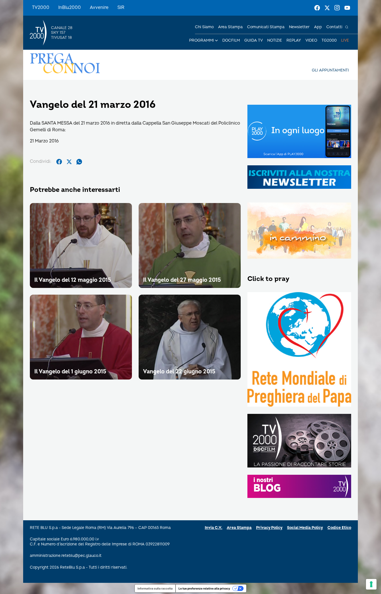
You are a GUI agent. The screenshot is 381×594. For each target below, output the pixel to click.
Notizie (274, 40)
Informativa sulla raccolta (155, 588)
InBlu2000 (69, 7)
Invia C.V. (213, 527)
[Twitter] (327, 8)
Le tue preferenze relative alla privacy (204, 588)
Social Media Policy (305, 527)
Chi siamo (204, 27)
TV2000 (40, 7)
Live (345, 40)
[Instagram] (337, 8)
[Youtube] (347, 8)
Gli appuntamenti (330, 70)
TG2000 (329, 40)
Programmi (201, 40)
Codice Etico (339, 527)
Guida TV (253, 40)
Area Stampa (239, 527)
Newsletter (299, 27)
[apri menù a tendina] (216, 40)
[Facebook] (317, 8)
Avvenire (99, 7)
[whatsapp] (79, 162)
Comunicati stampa (265, 27)
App (318, 27)
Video (311, 40)
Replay (293, 40)
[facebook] (59, 162)
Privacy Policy (269, 527)
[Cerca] (346, 27)
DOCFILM (231, 40)
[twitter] (69, 162)
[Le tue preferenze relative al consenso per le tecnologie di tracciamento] (371, 584)
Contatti (334, 27)
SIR (120, 7)
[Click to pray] (299, 350)
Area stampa (230, 27)
